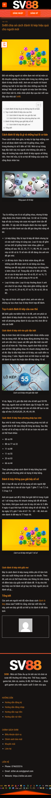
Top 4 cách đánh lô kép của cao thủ (18, 112)
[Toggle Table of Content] (37, 105)
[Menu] (4, 5)
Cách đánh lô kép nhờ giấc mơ (19, 125)
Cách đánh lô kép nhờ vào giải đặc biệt (22, 115)
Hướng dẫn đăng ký (13, 702)
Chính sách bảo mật (13, 739)
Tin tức (5, 22)
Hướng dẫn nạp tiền (13, 712)
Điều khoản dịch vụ (13, 734)
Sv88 (18, 96)
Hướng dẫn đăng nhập (14, 707)
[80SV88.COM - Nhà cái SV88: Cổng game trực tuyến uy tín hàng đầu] (25, 5)
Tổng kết (8, 128)
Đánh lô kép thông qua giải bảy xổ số (19, 121)
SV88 (6, 674)
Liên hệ (8, 748)
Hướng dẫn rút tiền (13, 717)
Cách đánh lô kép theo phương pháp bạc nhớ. (24, 118)
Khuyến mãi (10, 744)
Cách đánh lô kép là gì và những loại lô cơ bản (22, 109)
